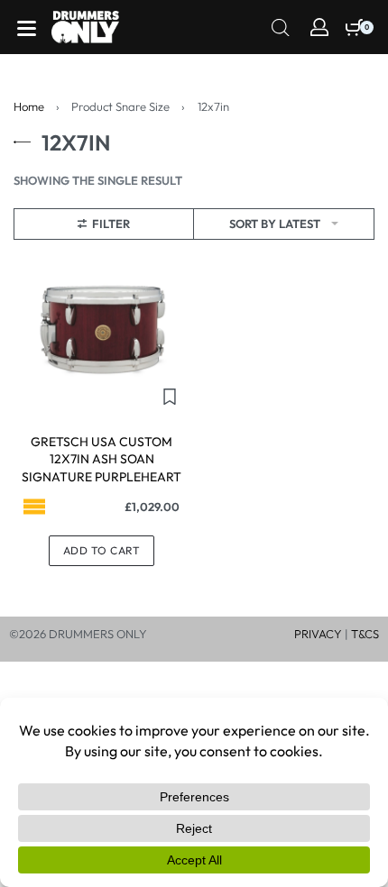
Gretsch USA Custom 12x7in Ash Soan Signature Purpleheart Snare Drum (101, 468)
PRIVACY (318, 633)
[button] (102, 550)
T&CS (365, 633)
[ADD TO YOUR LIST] (170, 397)
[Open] (26, 28)
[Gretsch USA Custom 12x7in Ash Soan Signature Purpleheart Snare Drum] (101, 328)
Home (29, 106)
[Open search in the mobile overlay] (281, 26)
